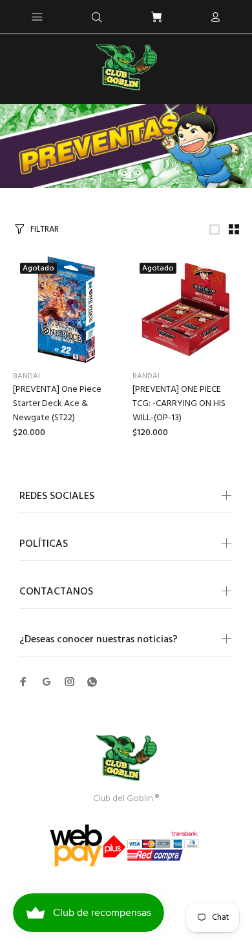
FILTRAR (44, 229)
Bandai (26, 376)
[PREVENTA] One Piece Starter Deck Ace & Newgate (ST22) (57, 403)
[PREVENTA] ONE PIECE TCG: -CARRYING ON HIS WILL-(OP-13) (179, 403)
